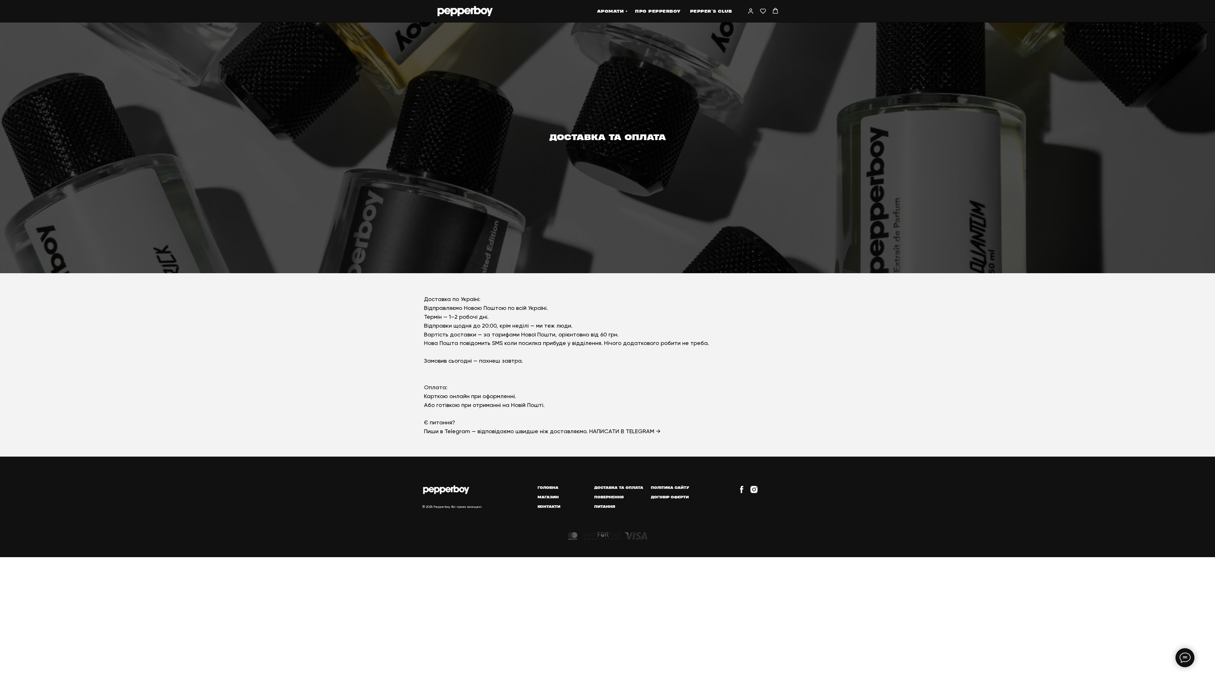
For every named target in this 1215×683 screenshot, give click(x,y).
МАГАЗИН (548, 497)
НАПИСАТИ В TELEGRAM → (625, 431)
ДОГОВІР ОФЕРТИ (670, 497)
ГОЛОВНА (548, 487)
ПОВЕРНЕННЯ (609, 497)
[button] (751, 11)
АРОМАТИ (610, 11)
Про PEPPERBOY (658, 11)
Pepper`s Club (711, 11)
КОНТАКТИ (549, 506)
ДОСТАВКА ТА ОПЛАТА (618, 487)
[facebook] (741, 492)
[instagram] (754, 492)
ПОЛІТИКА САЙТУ (670, 487)
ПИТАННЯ (604, 506)
